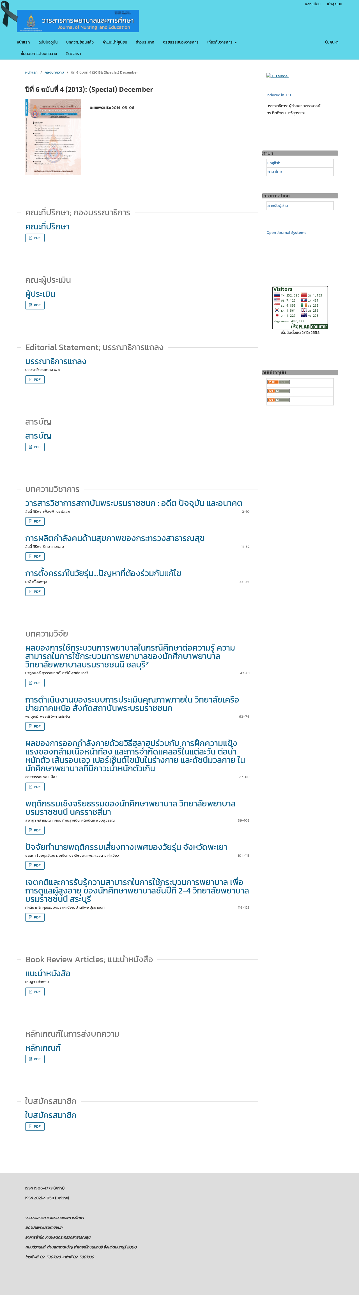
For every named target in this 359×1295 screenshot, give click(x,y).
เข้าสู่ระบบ (334, 4)
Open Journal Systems (286, 233)
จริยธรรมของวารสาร (181, 42)
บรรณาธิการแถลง (56, 361)
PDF (37, 237)
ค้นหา (333, 42)
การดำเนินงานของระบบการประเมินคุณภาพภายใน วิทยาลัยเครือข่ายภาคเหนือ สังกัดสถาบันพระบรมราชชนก (132, 703)
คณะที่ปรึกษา (47, 226)
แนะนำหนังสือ (48, 973)
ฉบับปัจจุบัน (47, 42)
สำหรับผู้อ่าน (277, 206)
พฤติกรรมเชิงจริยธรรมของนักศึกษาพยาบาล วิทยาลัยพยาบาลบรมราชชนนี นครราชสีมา (130, 807)
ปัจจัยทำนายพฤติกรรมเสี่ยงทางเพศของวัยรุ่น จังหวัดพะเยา (126, 847)
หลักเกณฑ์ (43, 1047)
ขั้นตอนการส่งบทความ (39, 54)
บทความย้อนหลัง (80, 42)
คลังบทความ (54, 72)
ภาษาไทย (274, 172)
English (273, 163)
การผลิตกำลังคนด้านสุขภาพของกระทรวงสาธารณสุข (115, 538)
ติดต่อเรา (73, 54)
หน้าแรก (23, 42)
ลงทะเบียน (313, 4)
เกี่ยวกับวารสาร (220, 42)
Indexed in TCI (278, 95)
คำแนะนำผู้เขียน (114, 42)
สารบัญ (38, 435)
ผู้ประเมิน (40, 294)
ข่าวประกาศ (145, 42)
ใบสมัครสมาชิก (51, 1115)
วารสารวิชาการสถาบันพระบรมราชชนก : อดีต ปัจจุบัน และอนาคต (133, 503)
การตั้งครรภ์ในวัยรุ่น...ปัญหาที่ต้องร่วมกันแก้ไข (103, 573)
